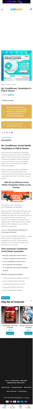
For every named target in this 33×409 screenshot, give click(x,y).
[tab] (6, 140)
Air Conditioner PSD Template (12, 264)
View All (5, 270)
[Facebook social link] (2, 132)
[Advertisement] (16, 32)
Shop (8, 84)
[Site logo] (16, 9)
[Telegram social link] (12, 132)
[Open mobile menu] (2, 9)
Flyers (14, 84)
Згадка (27, 397)
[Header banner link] (16, 1)
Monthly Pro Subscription (15, 116)
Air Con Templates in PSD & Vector (14, 261)
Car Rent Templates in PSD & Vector (14, 258)
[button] (27, 300)
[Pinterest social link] (7, 132)
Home (3, 84)
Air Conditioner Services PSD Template (15, 267)
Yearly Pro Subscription (14, 114)
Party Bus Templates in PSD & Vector (15, 255)
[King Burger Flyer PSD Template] (10, 315)
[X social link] (4, 132)
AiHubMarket (18, 397)
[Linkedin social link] (9, 132)
